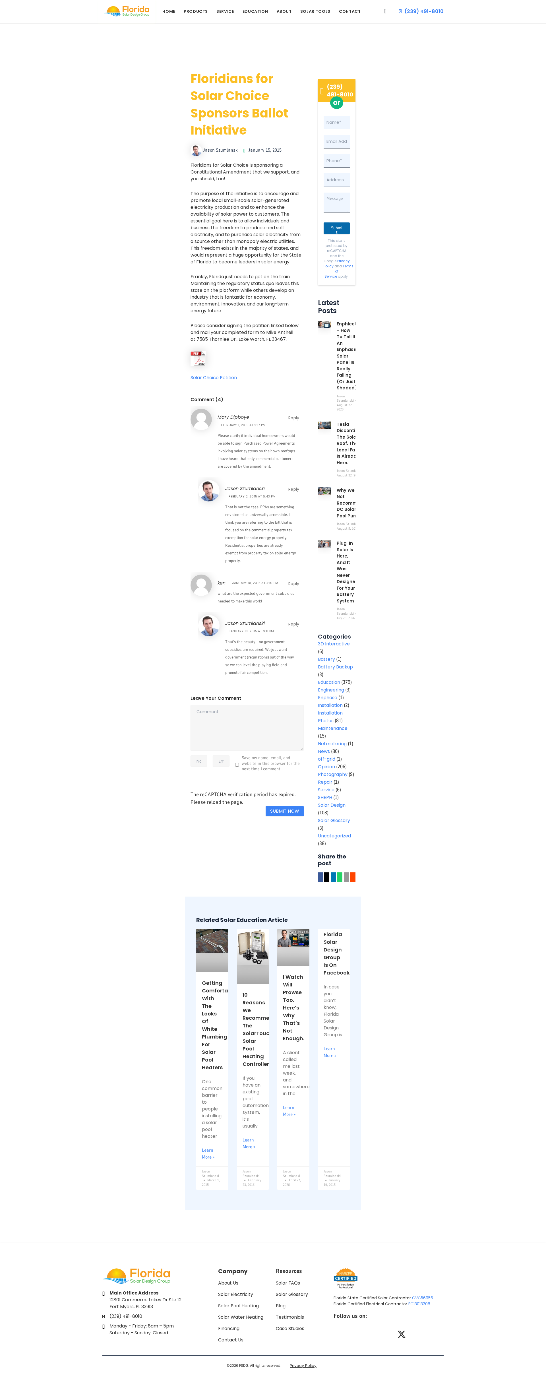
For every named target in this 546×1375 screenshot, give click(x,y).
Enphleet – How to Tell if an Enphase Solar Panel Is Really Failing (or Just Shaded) (347, 356)
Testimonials (290, 1317)
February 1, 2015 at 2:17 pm (243, 425)
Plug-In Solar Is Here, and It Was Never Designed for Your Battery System (347, 572)
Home (168, 11)
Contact (350, 11)
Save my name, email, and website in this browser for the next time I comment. (271, 763)
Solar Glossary (334, 820)
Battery (326, 659)
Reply (293, 418)
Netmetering (332, 743)
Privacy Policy (303, 1365)
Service (225, 11)
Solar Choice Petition (214, 377)
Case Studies (290, 1328)
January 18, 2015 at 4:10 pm (255, 583)
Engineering (331, 690)
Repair (325, 782)
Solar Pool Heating (238, 1305)
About (284, 11)
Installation (330, 705)
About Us (228, 1283)
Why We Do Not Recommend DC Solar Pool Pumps (351, 503)
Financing (228, 1328)
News (324, 751)
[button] (385, 11)
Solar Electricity (235, 1294)
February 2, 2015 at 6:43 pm (252, 496)
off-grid (326, 759)
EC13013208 (419, 1304)
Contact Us (230, 1340)
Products (196, 11)
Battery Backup (335, 667)
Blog (281, 1305)
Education (255, 11)
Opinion (326, 766)
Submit (336, 229)
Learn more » (208, 1153)
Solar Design (332, 805)
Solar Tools (315, 11)
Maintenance (333, 728)
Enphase (327, 697)
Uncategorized (334, 836)
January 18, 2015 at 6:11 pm (251, 631)
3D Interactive (334, 644)
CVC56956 (422, 1298)
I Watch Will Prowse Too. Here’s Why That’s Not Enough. (293, 1007)
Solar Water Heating (240, 1317)
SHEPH (325, 797)
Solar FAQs (288, 1283)
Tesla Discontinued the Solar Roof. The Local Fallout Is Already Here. (352, 443)
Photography (333, 774)
